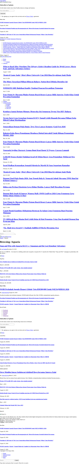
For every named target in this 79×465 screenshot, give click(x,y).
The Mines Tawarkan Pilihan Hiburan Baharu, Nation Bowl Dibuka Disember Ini (35, 82)
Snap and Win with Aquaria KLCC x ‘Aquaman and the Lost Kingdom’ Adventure (32, 246)
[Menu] (0, 235)
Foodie (8, 105)
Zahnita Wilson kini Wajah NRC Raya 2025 (11, 405)
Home (4, 59)
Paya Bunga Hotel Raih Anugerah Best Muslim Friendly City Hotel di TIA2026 (22, 51)
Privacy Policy (29, 16)
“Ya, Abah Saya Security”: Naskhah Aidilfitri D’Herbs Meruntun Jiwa (31, 228)
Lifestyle (5, 63)
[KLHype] (5, 56)
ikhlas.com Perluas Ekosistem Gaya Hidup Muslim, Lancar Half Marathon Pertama (36, 187)
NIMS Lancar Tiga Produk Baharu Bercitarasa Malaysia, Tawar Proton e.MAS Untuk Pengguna (26, 52)
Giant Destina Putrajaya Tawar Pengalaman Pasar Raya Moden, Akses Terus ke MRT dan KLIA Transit (28, 48)
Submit (16, 460)
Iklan (4, 457)
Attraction (8, 107)
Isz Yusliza (4, 249)
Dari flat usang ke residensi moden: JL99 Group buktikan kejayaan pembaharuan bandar (23, 399)
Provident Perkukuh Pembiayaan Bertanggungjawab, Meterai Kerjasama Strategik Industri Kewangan (27, 28)
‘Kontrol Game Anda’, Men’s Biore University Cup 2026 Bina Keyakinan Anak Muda (37, 75)
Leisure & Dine (7, 102)
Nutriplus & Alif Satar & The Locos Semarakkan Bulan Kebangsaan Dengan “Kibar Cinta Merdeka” (26, 34)
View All (8, 108)
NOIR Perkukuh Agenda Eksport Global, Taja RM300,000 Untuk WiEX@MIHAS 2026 (23, 22)
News (4, 60)
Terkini (8, 62)
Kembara (8, 104)
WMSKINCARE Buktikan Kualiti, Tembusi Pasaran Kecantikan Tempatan (33, 88)
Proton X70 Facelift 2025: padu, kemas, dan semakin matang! (16, 267)
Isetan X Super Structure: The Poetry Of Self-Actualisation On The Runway (21, 49)
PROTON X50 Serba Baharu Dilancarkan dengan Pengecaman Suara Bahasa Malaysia (23, 273)
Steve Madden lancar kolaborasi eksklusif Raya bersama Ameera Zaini (18, 261)
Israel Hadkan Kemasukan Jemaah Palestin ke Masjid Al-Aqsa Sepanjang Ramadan (36, 165)
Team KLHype (5, 292)
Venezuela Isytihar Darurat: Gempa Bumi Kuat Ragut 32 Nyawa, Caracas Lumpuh (36, 150)
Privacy (5, 456)
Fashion (5, 101)
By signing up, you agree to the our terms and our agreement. (20, 16)
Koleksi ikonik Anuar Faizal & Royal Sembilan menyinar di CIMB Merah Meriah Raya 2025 (24, 280)
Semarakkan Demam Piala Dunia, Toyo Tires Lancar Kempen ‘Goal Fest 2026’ (34, 127)
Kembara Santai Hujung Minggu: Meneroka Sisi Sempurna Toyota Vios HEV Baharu (37, 112)
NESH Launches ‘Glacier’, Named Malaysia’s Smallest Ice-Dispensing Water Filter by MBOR (26, 47)
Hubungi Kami (6, 454)
